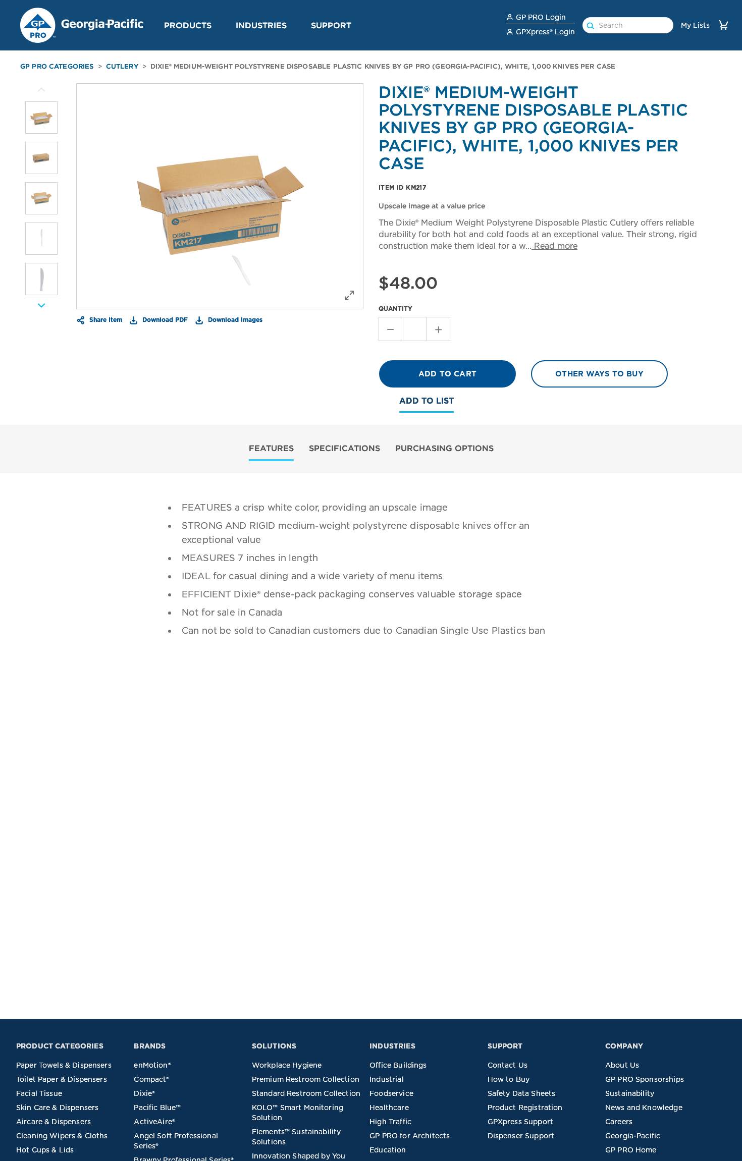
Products (187, 25)
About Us (622, 1065)
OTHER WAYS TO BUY (599, 373)
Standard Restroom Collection (306, 1093)
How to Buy (509, 1079)
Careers (618, 1122)
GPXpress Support (520, 1122)
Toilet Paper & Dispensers (61, 1079)
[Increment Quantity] (439, 329)
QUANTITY (395, 308)
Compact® (151, 1079)
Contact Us (508, 1065)
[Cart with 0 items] (723, 25)
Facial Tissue (39, 1093)
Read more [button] (554, 246)
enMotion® (152, 1065)
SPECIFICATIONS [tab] (344, 448)
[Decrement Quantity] (391, 329)
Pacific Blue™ (157, 1107)
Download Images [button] (234, 319)
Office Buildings (398, 1065)
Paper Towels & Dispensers (64, 1065)
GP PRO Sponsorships (644, 1079)
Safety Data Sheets (522, 1093)
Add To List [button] (426, 401)
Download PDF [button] (164, 319)
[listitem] (41, 117)
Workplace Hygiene (287, 1065)
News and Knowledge (643, 1107)
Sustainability (629, 1093)
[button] (215, 25)
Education (387, 1150)
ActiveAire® (154, 1122)
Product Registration (525, 1107)
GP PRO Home (631, 1150)
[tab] (271, 449)
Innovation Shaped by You (299, 1156)
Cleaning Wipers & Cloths (62, 1136)
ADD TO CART (447, 373)
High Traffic (390, 1122)
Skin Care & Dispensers (57, 1107)
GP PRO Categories (57, 66)
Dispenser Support (521, 1136)
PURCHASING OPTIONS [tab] (444, 448)
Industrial (386, 1079)
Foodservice (391, 1093)
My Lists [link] (695, 25)
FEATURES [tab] (271, 448)
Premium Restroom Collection (305, 1079)
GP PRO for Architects (409, 1136)
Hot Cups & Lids (45, 1150)
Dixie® (144, 1093)
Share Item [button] (104, 319)
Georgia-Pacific (632, 1136)
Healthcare (389, 1107)
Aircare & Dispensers (53, 1122)
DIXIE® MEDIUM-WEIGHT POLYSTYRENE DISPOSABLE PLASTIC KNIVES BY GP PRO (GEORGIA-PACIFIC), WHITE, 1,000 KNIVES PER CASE (382, 66)
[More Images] (41, 89)
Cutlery (122, 66)
